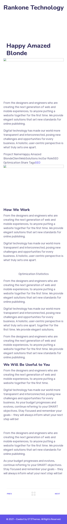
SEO (37, 162)
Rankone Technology (33, 7)
